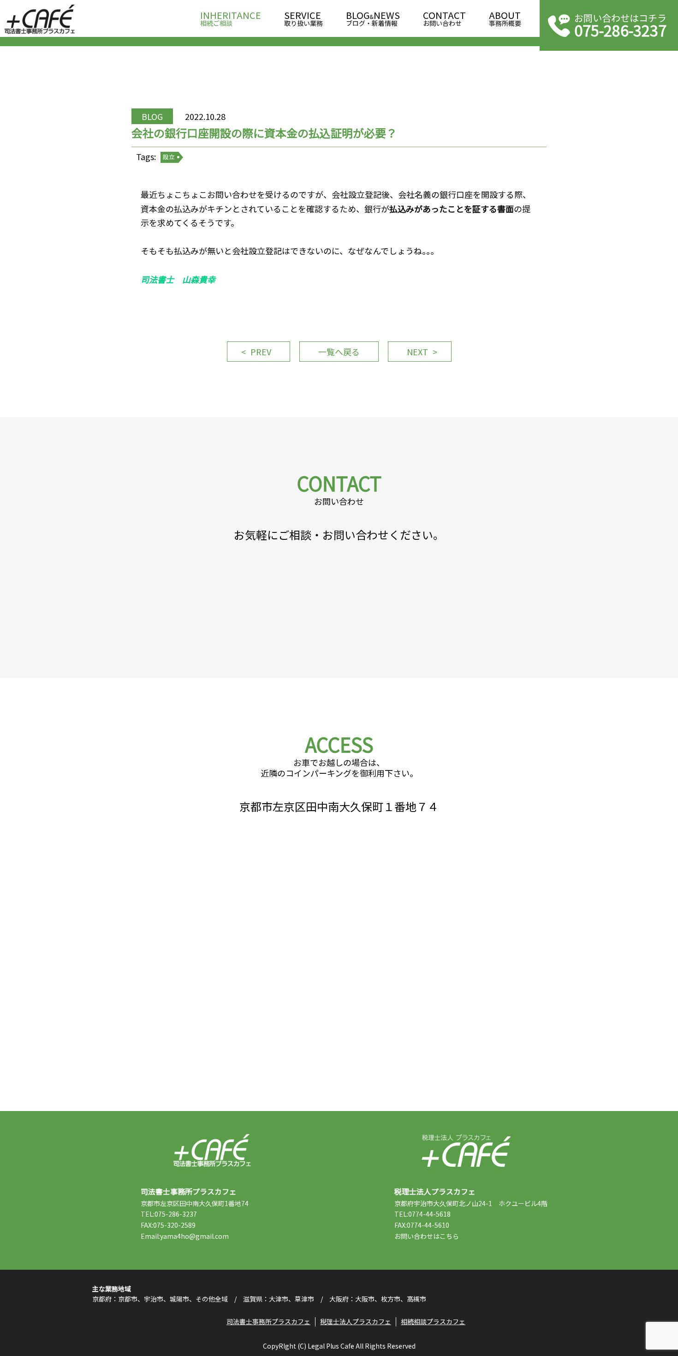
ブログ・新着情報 (373, 19)
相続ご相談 (230, 19)
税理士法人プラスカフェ (466, 1150)
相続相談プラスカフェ (433, 1321)
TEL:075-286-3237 (169, 1214)
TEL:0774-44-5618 (422, 1214)
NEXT (417, 352)
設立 (169, 156)
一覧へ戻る (339, 352)
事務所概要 (505, 19)
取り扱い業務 (303, 19)
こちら (449, 1236)
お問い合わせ (444, 19)
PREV (260, 352)
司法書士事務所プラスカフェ (40, 19)
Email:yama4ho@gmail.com (185, 1236)
